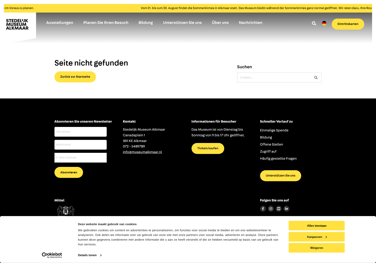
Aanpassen (314, 236)
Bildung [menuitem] (146, 23)
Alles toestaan (316, 225)
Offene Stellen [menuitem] (271, 144)
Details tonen (87, 255)
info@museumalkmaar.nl (142, 152)
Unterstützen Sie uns (281, 175)
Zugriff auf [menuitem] (268, 151)
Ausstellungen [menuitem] (59, 23)
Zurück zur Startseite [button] (75, 76)
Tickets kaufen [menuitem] (207, 148)
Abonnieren (68, 172)
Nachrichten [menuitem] (250, 23)
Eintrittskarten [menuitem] (348, 24)
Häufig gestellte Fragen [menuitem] (278, 158)
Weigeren (316, 247)
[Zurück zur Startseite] (19, 26)
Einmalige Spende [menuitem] (274, 130)
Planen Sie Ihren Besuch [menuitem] (105, 23)
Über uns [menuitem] (220, 23)
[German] (324, 23)
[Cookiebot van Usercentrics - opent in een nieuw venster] (52, 255)
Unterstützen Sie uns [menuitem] (182, 23)
